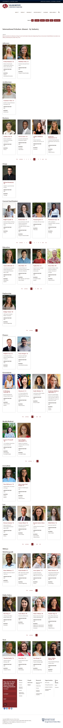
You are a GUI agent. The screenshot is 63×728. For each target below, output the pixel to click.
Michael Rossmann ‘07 (9, 183)
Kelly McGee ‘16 (52, 523)
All (32, 20)
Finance (39, 36)
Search (58, 12)
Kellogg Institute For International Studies (11, 720)
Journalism (56, 36)
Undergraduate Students (39, 694)
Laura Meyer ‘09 (22, 613)
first (17, 159)
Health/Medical (50, 36)
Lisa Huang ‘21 (37, 658)
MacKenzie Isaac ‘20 (53, 219)
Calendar (45, 12)
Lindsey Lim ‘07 (8, 136)
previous (21, 159)
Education (30, 36)
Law (59, 36)
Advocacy (4, 36)
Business (14, 36)
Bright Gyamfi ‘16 (8, 219)
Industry (42, 20)
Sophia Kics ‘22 (37, 265)
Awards (20, 690)
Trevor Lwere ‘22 (22, 136)
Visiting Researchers (49, 684)
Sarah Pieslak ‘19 (23, 570)
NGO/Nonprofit (9, 37)
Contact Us (24, 722)
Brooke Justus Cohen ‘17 (39, 523)
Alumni (29, 684)
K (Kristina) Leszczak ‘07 (7, 391)
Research (29, 12)
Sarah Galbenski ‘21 (9, 265)
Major (47, 20)
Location (37, 20)
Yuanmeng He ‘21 (38, 219)
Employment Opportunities (21, 693)
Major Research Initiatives (39, 683)
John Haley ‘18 (22, 265)
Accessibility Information (7, 723)
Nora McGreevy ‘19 (9, 484)
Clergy (17, 36)
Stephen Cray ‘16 (8, 353)
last (46, 159)
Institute (20, 682)
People (22, 12)
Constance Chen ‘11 (9, 100)
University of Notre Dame (14, 719)
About (16, 12)
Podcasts (57, 687)
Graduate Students (38, 691)
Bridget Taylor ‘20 (8, 312)
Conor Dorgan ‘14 (23, 353)
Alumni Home (57, 20)
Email (5, 699)
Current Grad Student (24, 36)
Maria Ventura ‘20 (53, 570)
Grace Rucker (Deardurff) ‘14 (22, 440)
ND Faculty (47, 682)
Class (51, 20)
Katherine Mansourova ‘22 (52, 137)
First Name (6, 688)
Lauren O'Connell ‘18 (8, 440)
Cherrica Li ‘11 (22, 391)
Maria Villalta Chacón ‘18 (52, 658)
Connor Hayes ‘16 (23, 523)
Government (44, 36)
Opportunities (37, 12)
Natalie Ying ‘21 (52, 613)
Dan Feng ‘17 (7, 613)
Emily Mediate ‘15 (38, 391)
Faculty (37, 688)
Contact (20, 684)
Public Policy (15, 37)
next (43, 159)
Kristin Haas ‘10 (22, 219)
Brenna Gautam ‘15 (9, 523)
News (56, 685)
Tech (19, 37)
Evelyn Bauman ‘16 (9, 61)
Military (4, 37)
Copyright (4, 719)
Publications (38, 685)
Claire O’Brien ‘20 (38, 613)
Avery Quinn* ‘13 (37, 570)
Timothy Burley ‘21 (9, 658)
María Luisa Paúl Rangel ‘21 (22, 484)
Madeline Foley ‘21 (23, 61)
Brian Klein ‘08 (52, 265)
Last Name (6, 693)
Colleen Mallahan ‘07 (38, 137)
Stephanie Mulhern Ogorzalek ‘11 (53, 391)
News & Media (53, 12)
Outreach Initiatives (21, 687)
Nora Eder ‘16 (22, 658)
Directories (30, 682)
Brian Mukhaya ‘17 (9, 570)
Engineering (35, 36)
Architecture (9, 36)
